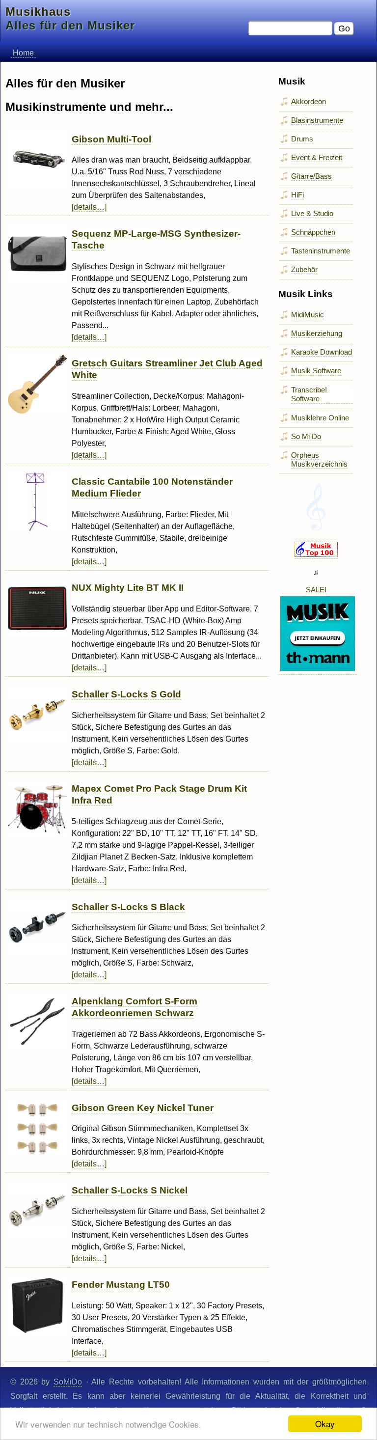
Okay (325, 1423)
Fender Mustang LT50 (121, 1284)
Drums (302, 139)
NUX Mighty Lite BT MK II (128, 587)
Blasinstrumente (317, 120)
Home (23, 53)
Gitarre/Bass (311, 176)
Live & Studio (312, 213)
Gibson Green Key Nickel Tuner (143, 1108)
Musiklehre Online (320, 418)
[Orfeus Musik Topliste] (316, 554)
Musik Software (316, 370)
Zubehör (304, 269)
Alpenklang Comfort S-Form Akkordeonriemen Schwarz (134, 1007)
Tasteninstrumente (320, 251)
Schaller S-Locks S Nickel (130, 1190)
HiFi (297, 195)
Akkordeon (308, 101)
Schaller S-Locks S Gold (126, 694)
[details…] (89, 207)
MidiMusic (307, 314)
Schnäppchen (313, 232)
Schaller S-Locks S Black (128, 907)
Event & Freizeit (316, 157)
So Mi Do (306, 436)
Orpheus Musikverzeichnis (319, 459)
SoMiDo (68, 1382)
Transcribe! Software (309, 394)
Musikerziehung (316, 333)
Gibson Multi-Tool (111, 139)
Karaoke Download (321, 352)
